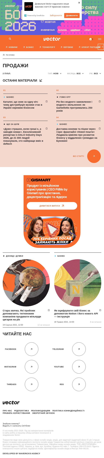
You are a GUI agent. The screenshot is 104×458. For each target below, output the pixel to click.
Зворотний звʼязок (43, 413)
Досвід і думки (14, 256)
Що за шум (12, 124)
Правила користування (16, 413)
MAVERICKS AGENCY (29, 453)
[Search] (10, 39)
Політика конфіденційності (68, 411)
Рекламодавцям (40, 411)
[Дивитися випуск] (52, 230)
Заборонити (56, 15)
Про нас (7, 411)
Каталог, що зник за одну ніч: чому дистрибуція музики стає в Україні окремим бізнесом (22, 104)
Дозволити (72, 15)
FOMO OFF (65, 97)
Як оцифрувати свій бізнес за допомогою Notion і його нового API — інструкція (76, 313)
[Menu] (99, 39)
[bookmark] (47, 101)
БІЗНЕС (10, 97)
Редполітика (21, 411)
